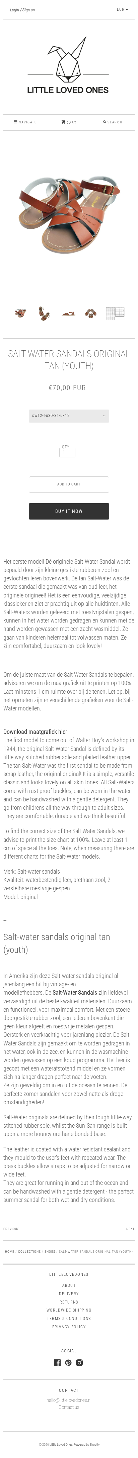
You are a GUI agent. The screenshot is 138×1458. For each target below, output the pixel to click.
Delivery (69, 1294)
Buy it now (69, 511)
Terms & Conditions (69, 1318)
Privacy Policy (69, 1327)
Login (14, 9)
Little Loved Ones (61, 1444)
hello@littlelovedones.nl (69, 1400)
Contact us (69, 1407)
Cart (71, 122)
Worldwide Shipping (69, 1310)
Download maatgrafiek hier (35, 731)
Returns (69, 1302)
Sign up (28, 9)
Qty (66, 447)
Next (130, 1229)
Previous (11, 1229)
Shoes (50, 1251)
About (69, 1285)
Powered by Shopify (86, 1444)
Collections (29, 1251)
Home (9, 1251)
